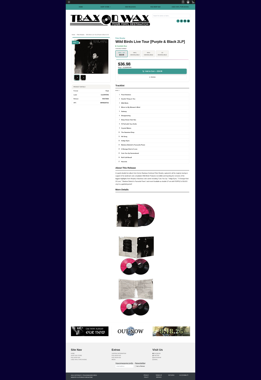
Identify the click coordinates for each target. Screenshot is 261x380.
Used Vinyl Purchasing (180, 7)
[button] (105, 7)
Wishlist (153, 77)
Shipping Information (119, 353)
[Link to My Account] (188, 2)
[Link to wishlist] (183, 2)
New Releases (130, 7)
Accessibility (183, 375)
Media (114, 359)
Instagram (157, 357)
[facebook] (178, 21)
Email (156, 359)
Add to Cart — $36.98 (153, 71)
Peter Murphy (80, 34)
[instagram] (185, 21)
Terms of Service (159, 376)
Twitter (156, 355)
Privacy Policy (146, 376)
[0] (193, 2)
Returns (171, 375)
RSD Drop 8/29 (155, 7)
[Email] (188, 21)
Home (73, 34)
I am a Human (140, 366)
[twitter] (181, 21)
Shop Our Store (76, 355)
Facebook (157, 353)
